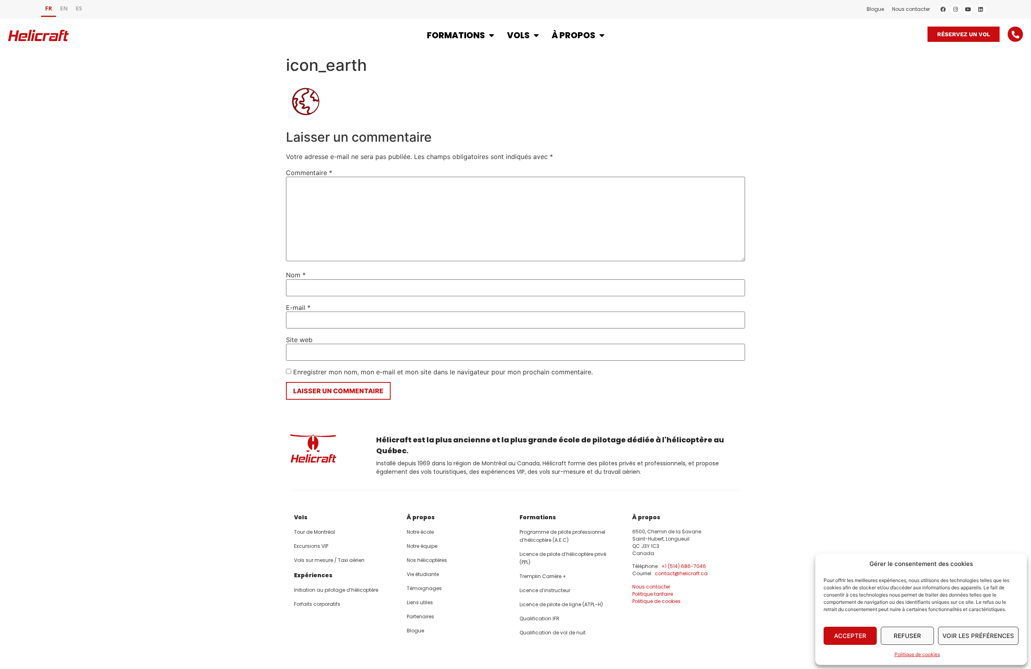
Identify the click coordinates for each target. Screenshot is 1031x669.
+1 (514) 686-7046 (683, 566)
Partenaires (420, 616)
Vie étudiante (423, 574)
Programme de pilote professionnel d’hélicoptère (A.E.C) (562, 536)
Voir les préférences (978, 636)
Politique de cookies (917, 654)
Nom (296, 275)
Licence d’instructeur (545, 590)
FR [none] (48, 8)
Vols (518, 35)
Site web (299, 340)
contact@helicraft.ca (681, 573)
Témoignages (424, 588)
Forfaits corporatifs (317, 604)
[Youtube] (968, 9)
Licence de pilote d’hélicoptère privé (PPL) (563, 558)
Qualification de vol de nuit (553, 632)
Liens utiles (420, 602)
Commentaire (309, 172)
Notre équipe (422, 546)
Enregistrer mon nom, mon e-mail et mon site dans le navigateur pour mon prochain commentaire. (443, 372)
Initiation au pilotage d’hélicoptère (336, 589)
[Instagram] (955, 9)
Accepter (850, 636)
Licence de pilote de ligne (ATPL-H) (561, 604)
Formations (456, 35)
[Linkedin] (980, 9)
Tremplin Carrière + (543, 576)
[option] (64, 9)
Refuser (907, 636)
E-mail (298, 307)
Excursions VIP (311, 546)
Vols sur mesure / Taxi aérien (329, 560)
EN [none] (64, 8)
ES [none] (79, 8)
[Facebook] (943, 9)
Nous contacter (911, 9)
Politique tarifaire (652, 594)
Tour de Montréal (314, 532)
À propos (573, 35)
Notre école (420, 532)
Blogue (875, 9)
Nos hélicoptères (427, 560)
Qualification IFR (539, 618)
